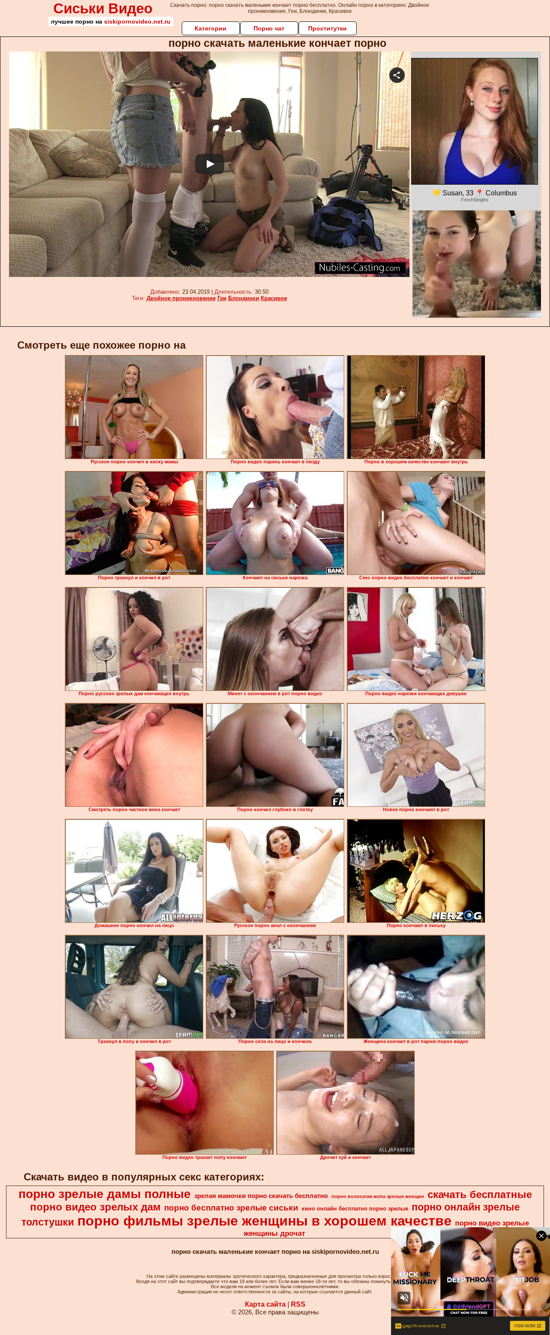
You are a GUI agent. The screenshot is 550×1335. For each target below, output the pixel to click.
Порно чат (269, 28)
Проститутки (327, 28)
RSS (298, 1304)
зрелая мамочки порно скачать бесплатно (261, 1195)
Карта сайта (265, 1304)
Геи (221, 298)
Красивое (274, 298)
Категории (210, 28)
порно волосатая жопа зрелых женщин (377, 1196)
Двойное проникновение (181, 298)
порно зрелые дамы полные (104, 1194)
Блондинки (243, 298)
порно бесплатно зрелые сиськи (231, 1207)
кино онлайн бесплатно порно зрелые (355, 1208)
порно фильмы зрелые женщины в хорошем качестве (264, 1221)
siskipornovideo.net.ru (137, 21)
